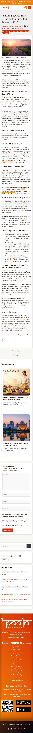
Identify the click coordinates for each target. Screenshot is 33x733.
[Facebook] (11, 729)
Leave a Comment (7, 26)
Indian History (18, 26)
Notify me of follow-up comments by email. (17, 521)
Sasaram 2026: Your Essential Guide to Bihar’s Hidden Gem (15, 444)
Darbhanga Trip (10, 258)
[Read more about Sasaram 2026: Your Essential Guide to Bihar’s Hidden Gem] (16, 427)
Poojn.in (5, 80)
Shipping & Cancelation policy (16, 652)
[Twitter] (15, 729)
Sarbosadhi (23, 218)
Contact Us (16, 658)
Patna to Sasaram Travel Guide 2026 (12, 31)
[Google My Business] (8, 729)
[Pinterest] (21, 729)
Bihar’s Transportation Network (13, 190)
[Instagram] (18, 729)
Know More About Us (16, 671)
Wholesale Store (16, 673)
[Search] (29, 546)
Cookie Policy (16, 654)
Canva (21, 726)
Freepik (17, 726)
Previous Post (16, 351)
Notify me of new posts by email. (14, 525)
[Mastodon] (24, 729)
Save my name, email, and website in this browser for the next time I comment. (14, 515)
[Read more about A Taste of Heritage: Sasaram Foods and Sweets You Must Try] (16, 382)
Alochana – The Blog (16, 675)
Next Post (16, 355)
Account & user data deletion (16, 660)
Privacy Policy (16, 649)
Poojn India (22, 57)
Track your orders (16, 668)
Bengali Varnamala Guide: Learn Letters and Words (16, 594)
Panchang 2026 (6, 160)
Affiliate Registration (16, 666)
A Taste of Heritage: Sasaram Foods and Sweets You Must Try (15, 399)
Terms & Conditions (16, 656)
